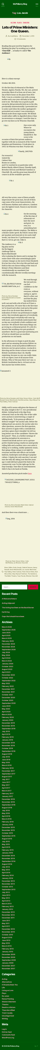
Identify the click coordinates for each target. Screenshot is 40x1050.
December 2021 (8, 689)
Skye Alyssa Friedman (19, 574)
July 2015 (6, 842)
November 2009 (8, 957)
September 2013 (8, 889)
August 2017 (7, 777)
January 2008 (7, 963)
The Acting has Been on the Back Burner (18, 608)
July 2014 (6, 867)
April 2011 (6, 926)
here (30, 473)
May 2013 (6, 898)
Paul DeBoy (8, 572)
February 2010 (8, 949)
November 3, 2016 (28, 36)
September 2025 (9, 630)
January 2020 (7, 720)
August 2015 (7, 839)
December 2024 (8, 644)
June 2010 (6, 940)
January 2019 (7, 740)
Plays (19, 22)
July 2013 (6, 892)
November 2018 (8, 746)
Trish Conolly (7, 1013)
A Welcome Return (9, 599)
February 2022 (8, 686)
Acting (13, 22)
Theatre (26, 22)
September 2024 (9, 650)
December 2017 (8, 771)
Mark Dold (33, 569)
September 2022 (8, 681)
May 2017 (6, 785)
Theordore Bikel (8, 1010)
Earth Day (6, 612)
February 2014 (8, 875)
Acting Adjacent (8, 603)
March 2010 (7, 946)
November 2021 (8, 692)
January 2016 (7, 825)
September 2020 (9, 703)
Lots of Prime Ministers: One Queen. (20, 29)
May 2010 (6, 943)
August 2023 (7, 669)
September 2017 (8, 774)
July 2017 (6, 779)
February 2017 (7, 794)
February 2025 (8, 641)
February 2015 (8, 850)
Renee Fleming (8, 999)
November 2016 (8, 802)
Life (3, 988)
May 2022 (6, 683)
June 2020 (6, 706)
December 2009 (8, 954)
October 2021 (7, 695)
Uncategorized (8, 1016)
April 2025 (6, 635)
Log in (4, 1029)
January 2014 (7, 878)
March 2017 (6, 791)
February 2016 (8, 822)
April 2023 (6, 672)
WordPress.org (8, 1038)
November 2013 (8, 884)
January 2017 (7, 796)
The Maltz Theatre (10, 576)
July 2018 (6, 757)
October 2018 (7, 748)
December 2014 (8, 856)
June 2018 (6, 760)
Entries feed (7, 1032)
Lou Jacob (25, 569)
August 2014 (7, 864)
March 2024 (7, 661)
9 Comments (21, 39)
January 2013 (7, 909)
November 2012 (8, 915)
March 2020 (7, 714)
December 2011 (8, 918)
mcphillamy (14, 36)
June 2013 (6, 895)
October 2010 (7, 935)
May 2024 (6, 655)
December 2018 (8, 743)
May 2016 (6, 813)
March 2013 (6, 904)
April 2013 (6, 901)
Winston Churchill (32, 576)
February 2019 (8, 737)
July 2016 (6, 810)
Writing (5, 1019)
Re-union (5, 996)
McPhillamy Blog (20, 4)
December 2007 (8, 966)
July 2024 (6, 652)
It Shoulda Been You (10, 985)
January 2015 (7, 853)
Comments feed (8, 1035)
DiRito (10, 567)
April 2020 (6, 712)
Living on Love (7, 990)
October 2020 (7, 700)
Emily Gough (17, 567)
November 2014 (8, 858)
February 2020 (8, 717)
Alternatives (7, 982)
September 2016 (8, 805)
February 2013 (8, 906)
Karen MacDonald (15, 569)
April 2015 (6, 847)
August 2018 (7, 754)
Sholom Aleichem (9, 1002)
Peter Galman (16, 572)
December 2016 (8, 799)
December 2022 (8, 675)
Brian (6, 567)
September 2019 (8, 729)
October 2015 (7, 833)
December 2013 (8, 881)
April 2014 (6, 873)
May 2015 (6, 844)
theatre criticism (8, 1007)
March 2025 (7, 638)
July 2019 (6, 731)
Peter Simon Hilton (28, 572)
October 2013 (7, 887)
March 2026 (7, 627)
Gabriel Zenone (27, 567)
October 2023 (7, 666)
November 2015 (8, 830)
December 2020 (8, 698)
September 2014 (8, 861)
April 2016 (6, 816)
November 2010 (8, 932)
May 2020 (6, 709)
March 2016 (6, 819)
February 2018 (8, 768)
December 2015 (8, 827)
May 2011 (5, 923)
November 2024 (8, 647)
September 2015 (8, 836)
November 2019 (8, 726)
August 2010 (7, 937)
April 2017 (6, 788)
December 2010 (8, 929)
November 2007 (8, 969)
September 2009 (9, 960)
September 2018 (8, 751)
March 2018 (6, 765)
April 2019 (6, 734)
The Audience (32, 574)
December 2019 (8, 723)
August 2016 (7, 808)
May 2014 (6, 870)
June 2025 (6, 633)
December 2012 (8, 912)
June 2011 (6, 921)
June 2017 (6, 782)
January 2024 (7, 664)
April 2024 (6, 658)
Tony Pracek (21, 576)
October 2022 (7, 678)
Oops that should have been (13, 616)
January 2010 (7, 952)
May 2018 (6, 762)
